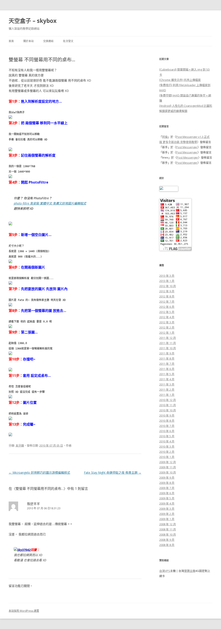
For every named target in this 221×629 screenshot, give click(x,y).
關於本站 (28, 41)
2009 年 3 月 (166, 509)
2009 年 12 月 (167, 462)
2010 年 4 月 (166, 441)
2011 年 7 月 (166, 364)
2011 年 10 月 (167, 348)
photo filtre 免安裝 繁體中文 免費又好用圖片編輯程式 (50, 203)
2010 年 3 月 (166, 446)
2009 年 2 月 (166, 514)
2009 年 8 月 (166, 483)
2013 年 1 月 (166, 281)
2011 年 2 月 (166, 390)
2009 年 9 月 (166, 478)
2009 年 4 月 (166, 503)
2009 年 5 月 (166, 498)
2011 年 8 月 (166, 358)
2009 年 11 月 (167, 467)
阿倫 (165, 137)
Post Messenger (186, 147)
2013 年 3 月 (166, 276)
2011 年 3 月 (166, 384)
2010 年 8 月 (166, 421)
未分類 (20, 445)
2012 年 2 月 (166, 327)
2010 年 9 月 (166, 415)
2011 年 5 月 (166, 374)
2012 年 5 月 (166, 312)
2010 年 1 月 (166, 457)
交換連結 (48, 41)
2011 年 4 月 (166, 379)
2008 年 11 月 (167, 529)
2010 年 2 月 (166, 452)
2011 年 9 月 (166, 353)
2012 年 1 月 (166, 333)
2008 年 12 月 (167, 524)
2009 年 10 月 (167, 472)
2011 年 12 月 (167, 338)
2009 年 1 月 (166, 519)
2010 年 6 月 (166, 431)
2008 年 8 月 (166, 545)
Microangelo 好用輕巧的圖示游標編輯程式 (39, 472)
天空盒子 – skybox (33, 21)
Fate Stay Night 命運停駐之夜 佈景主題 (112, 472)
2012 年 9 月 (166, 291)
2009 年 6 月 (166, 493)
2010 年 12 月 (167, 400)
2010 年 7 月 (166, 426)
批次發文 (68, 41)
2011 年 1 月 (166, 395)
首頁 (11, 41)
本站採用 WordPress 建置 (24, 611)
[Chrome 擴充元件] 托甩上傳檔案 (180, 80)
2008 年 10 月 (167, 534)
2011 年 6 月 (166, 369)
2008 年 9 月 (166, 540)
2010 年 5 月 (166, 436)
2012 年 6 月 (166, 307)
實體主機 (189, 571)
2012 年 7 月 (166, 301)
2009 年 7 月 (166, 488)
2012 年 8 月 (166, 296)
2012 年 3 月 (166, 322)
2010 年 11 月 (167, 405)
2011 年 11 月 (167, 343)
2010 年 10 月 (167, 410)
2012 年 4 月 (166, 317)
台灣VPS (164, 571)
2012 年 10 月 (167, 286)
